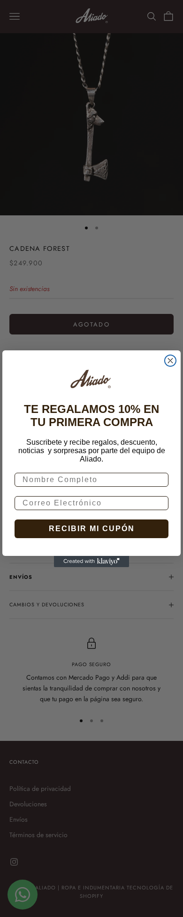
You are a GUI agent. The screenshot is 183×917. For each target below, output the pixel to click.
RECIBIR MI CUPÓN (92, 529)
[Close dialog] (170, 360)
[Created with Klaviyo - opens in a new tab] (91, 561)
